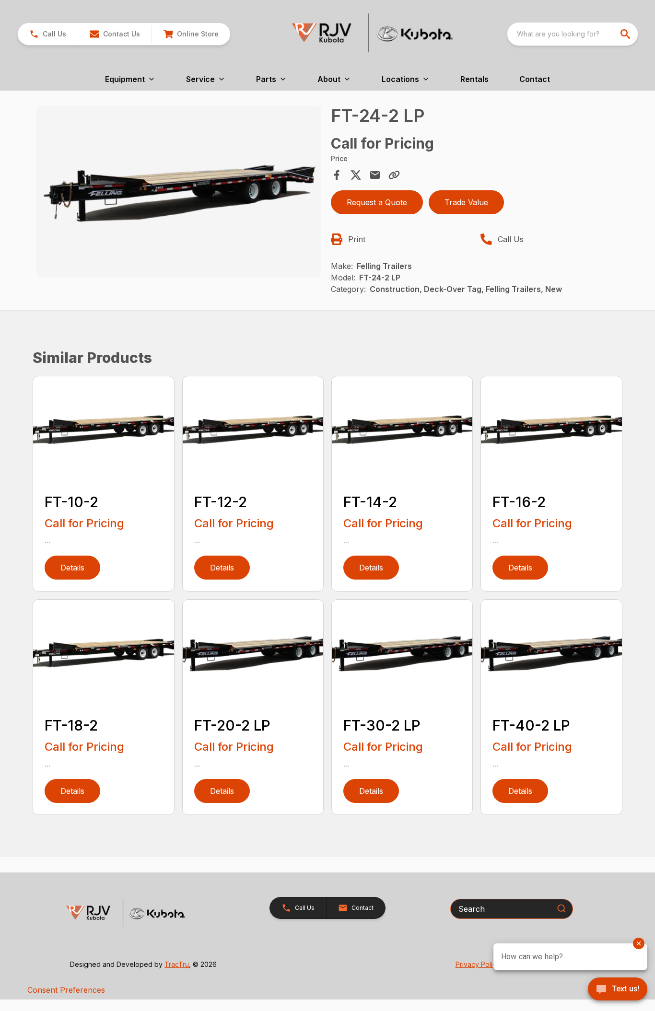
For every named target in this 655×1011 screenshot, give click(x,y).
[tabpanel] (178, 192)
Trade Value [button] (466, 202)
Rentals (474, 79)
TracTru (176, 964)
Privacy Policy (478, 964)
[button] (48, 34)
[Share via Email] (375, 175)
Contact (534, 79)
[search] (626, 34)
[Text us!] (617, 990)
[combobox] (572, 34)
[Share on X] (356, 175)
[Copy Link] (394, 175)
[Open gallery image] (178, 191)
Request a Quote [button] (377, 202)
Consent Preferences (66, 990)
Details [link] (72, 567)
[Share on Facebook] (336, 175)
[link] (191, 34)
